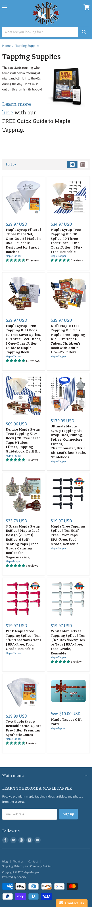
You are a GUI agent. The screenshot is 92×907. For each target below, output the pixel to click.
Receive (7, 796)
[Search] (84, 32)
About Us (18, 862)
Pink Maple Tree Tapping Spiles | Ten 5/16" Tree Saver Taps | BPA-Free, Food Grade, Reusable (23, 640)
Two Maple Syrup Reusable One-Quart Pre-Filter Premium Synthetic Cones (23, 728)
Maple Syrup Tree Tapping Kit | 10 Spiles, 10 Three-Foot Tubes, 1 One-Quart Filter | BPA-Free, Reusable (66, 241)
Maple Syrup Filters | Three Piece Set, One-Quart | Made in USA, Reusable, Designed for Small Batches (23, 241)
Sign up (68, 814)
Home (6, 46)
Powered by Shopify (14, 877)
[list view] (82, 164)
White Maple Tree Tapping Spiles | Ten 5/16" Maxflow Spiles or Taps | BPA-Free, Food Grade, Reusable (68, 642)
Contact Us (73, 903)
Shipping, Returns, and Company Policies (26, 866)
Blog (5, 862)
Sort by (11, 164)
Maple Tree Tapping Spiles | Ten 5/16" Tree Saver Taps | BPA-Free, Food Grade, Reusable (68, 535)
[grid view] (72, 164)
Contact (33, 862)
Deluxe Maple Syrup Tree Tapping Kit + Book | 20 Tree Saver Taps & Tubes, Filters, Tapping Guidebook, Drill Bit (23, 440)
